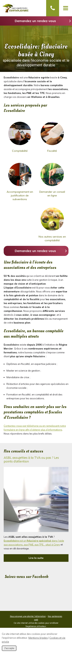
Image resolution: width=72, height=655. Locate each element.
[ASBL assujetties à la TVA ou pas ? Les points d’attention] (36, 531)
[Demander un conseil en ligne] (52, 186)
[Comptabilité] (20, 145)
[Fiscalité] (52, 145)
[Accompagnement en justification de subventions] (20, 186)
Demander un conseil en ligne (52, 193)
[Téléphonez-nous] (52, 8)
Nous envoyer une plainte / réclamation (28, 616)
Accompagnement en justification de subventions (20, 195)
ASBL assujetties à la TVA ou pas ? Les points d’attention (31, 459)
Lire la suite (36, 558)
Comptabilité (20, 150)
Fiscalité (52, 150)
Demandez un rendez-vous (35, 21)
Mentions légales (38, 637)
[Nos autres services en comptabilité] (52, 231)
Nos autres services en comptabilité (52, 238)
